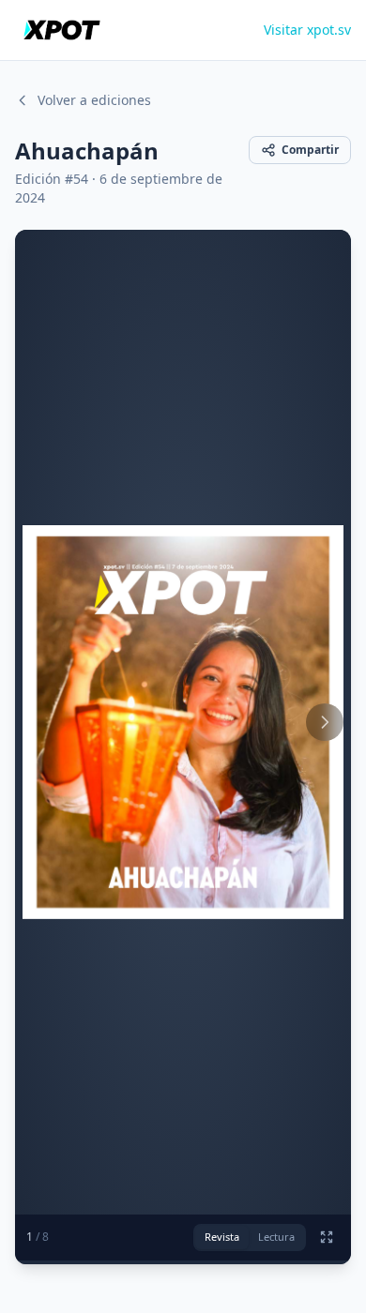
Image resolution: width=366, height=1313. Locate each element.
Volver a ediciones (94, 100)
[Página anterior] (41, 722)
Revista (222, 1237)
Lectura (276, 1237)
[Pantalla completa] (326, 1237)
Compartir (310, 150)
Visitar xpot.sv (307, 29)
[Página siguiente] (324, 722)
